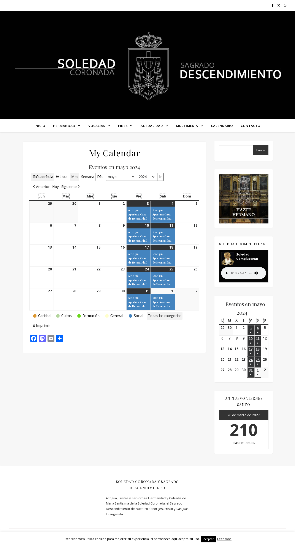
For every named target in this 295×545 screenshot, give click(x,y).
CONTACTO (250, 125)
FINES (123, 125)
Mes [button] (74, 176)
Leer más (224, 539)
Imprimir (41, 326)
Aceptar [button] (208, 539)
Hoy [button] (55, 186)
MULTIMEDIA (187, 125)
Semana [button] (87, 176)
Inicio (40, 125)
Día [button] (100, 176)
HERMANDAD (64, 125)
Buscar (260, 150)
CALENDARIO (222, 125)
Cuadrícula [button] (42, 177)
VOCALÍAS (96, 125)
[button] (41, 187)
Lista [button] (61, 177)
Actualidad (152, 125)
